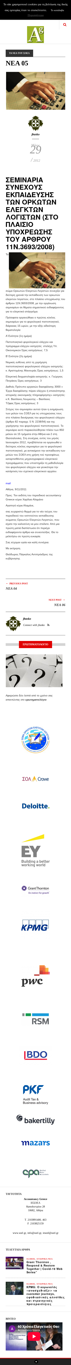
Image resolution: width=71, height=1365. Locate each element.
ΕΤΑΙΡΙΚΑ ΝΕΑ (45, 1259)
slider (31, 1259)
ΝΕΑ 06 (59, 605)
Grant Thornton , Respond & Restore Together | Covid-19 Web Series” (45, 1267)
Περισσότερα (36, 15)
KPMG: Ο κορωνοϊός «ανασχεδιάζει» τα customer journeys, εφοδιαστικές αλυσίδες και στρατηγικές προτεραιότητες (46, 1295)
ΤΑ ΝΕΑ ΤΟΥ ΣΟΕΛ (19, 53)
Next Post (57, 599)
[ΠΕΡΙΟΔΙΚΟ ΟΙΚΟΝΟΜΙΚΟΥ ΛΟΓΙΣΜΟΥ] (35, 32)
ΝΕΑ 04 (11, 588)
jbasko (36, 134)
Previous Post (17, 583)
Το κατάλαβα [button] (57, 10)
